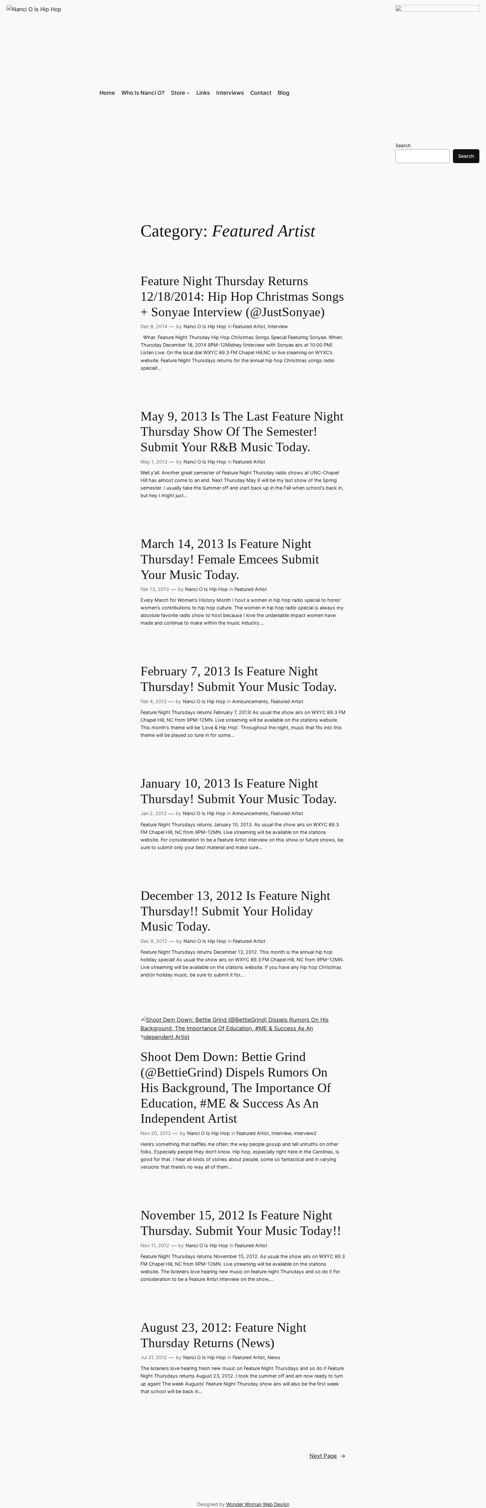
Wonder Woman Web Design (257, 1504)
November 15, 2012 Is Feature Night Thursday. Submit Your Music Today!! (241, 1223)
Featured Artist (249, 326)
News (273, 1357)
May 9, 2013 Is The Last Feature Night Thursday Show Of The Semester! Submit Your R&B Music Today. (242, 431)
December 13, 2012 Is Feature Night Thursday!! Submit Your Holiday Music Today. (235, 910)
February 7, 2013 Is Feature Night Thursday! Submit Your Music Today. (239, 679)
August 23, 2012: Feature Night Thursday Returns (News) (223, 1335)
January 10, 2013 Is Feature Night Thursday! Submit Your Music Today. (239, 791)
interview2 (305, 1133)
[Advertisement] (235, 139)
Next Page (327, 1456)
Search (403, 145)
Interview (278, 326)
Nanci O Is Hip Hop (204, 326)
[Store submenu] (188, 92)
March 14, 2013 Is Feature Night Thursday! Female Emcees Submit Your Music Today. (230, 558)
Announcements (250, 701)
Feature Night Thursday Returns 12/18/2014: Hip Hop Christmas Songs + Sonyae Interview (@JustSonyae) (242, 296)
